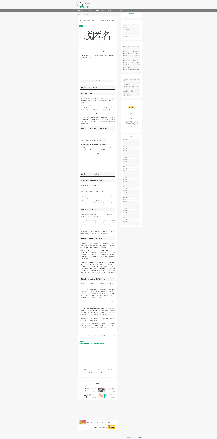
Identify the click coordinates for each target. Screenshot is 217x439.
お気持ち (102, 343)
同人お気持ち (82, 341)
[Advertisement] (97, 70)
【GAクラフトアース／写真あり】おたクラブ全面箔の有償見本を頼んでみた (131, 87)
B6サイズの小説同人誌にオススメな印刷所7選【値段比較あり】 (131, 83)
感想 (91, 343)
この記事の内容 (97, 80)
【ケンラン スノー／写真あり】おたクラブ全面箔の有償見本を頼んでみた (131, 91)
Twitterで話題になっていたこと (84, 343)
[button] (103, 51)
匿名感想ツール (96, 343)
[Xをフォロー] (131, 126)
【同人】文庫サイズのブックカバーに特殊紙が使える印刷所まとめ (131, 94)
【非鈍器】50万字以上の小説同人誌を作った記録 (131, 80)
